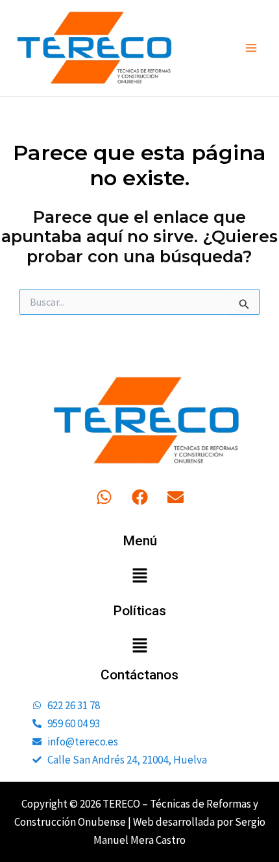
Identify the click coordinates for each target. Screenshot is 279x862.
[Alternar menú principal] (252, 48)
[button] (139, 576)
